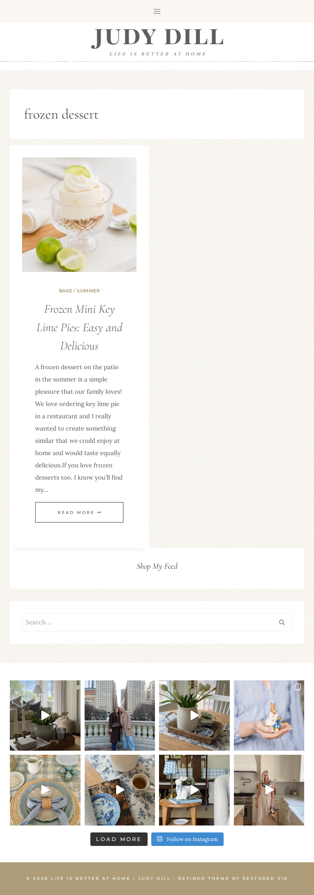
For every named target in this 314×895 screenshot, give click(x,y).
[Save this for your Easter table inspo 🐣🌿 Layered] (45, 790)
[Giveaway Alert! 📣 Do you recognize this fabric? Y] (269, 790)
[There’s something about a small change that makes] (194, 790)
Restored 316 (265, 878)
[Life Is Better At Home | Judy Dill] (157, 42)
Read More (79, 512)
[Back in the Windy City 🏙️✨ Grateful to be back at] (120, 715)
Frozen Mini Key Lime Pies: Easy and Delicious (79, 327)
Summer (88, 291)
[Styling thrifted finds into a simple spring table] (194, 715)
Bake (65, 291)
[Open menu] (157, 11)
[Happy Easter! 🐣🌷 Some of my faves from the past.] (269, 715)
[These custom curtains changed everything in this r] (45, 715)
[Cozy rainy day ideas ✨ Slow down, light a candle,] (120, 790)
